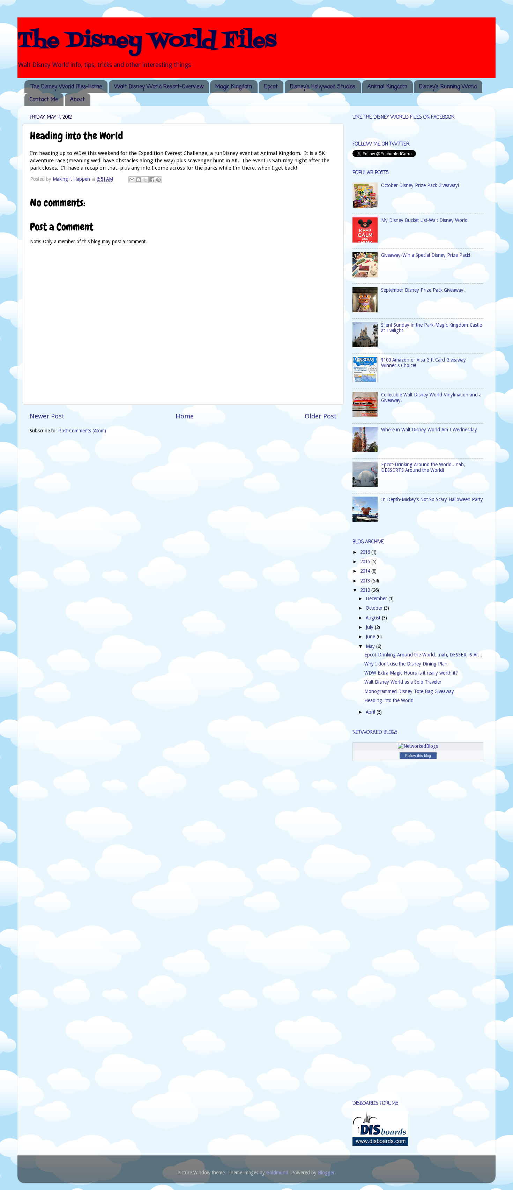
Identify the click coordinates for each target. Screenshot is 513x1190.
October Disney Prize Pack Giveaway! (420, 185)
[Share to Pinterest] (158, 179)
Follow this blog (418, 755)
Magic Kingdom (233, 87)
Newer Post (47, 416)
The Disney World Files (146, 41)
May (371, 646)
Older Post (321, 416)
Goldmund (277, 1172)
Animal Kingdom (387, 87)
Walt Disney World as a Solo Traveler (402, 682)
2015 (365, 561)
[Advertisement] (380, 983)
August (374, 617)
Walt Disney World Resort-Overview (158, 87)
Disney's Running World (448, 87)
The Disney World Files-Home (66, 87)
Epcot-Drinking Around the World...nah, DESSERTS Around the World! (423, 467)
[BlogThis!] (138, 179)
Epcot (271, 87)
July (370, 627)
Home (185, 416)
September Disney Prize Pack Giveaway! (422, 290)
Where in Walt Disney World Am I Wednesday (429, 429)
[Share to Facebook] (151, 179)
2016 (365, 552)
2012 (365, 590)
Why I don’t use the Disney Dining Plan (405, 664)
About (77, 100)
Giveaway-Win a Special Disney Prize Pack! (425, 255)
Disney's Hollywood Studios (322, 87)
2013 (365, 580)
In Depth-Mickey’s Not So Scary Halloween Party (432, 499)
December (377, 598)
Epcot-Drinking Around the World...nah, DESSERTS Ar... (423, 654)
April (371, 712)
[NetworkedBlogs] (418, 746)
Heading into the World (389, 700)
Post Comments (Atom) (82, 430)
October (375, 608)
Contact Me (44, 100)
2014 (365, 571)
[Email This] (131, 179)
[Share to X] (145, 179)
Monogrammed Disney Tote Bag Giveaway (409, 691)
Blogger (326, 1172)
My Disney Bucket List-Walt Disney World (424, 220)
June (371, 636)
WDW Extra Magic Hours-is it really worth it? (411, 673)
